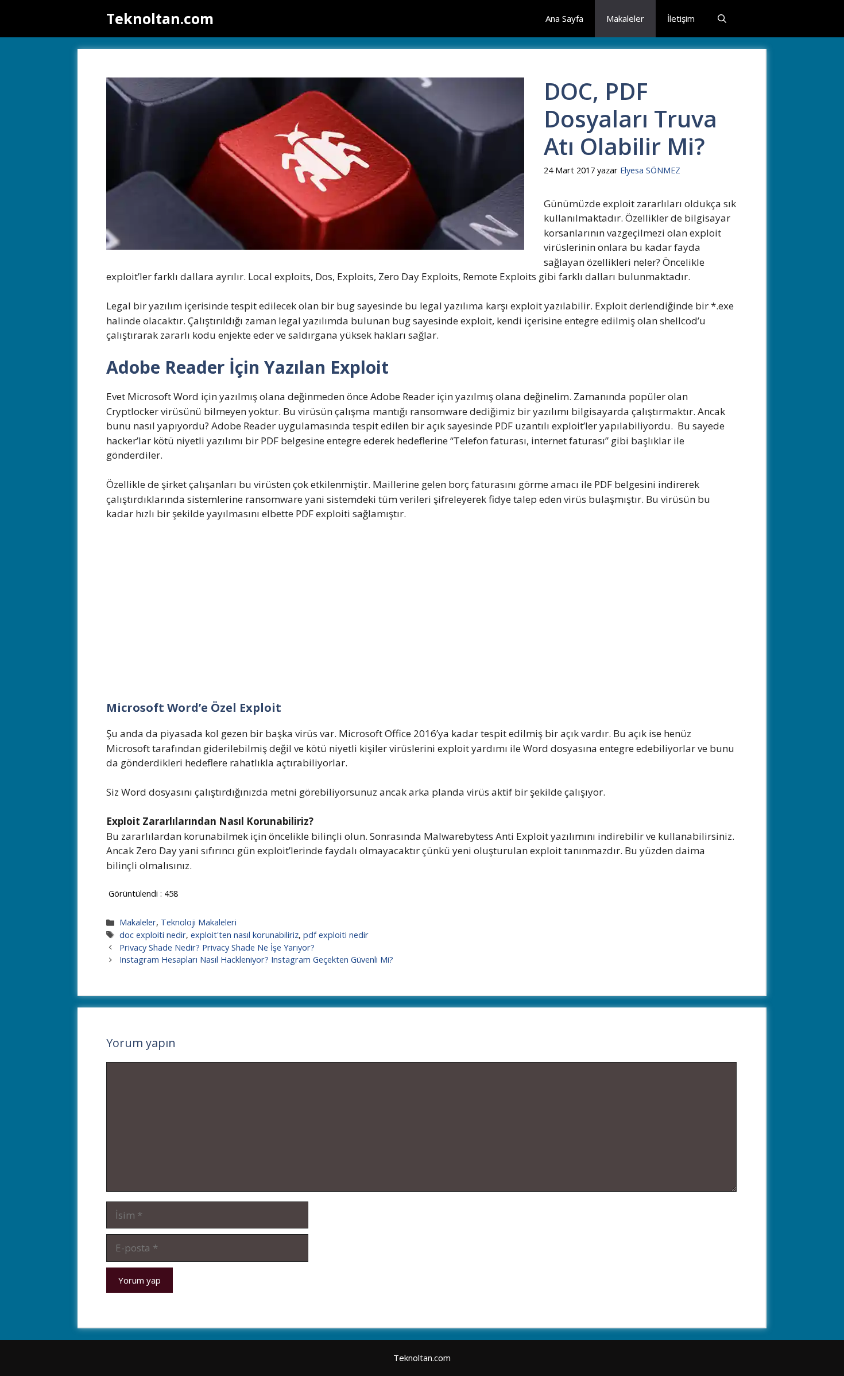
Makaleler (625, 18)
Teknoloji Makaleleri (199, 922)
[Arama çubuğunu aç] (722, 18)
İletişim (681, 18)
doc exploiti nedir (152, 934)
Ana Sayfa (564, 18)
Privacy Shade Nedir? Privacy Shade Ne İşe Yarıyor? (217, 947)
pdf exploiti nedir (336, 934)
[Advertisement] (421, 616)
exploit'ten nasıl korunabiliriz (245, 934)
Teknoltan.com (160, 18)
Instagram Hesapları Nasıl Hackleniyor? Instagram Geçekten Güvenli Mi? (256, 959)
